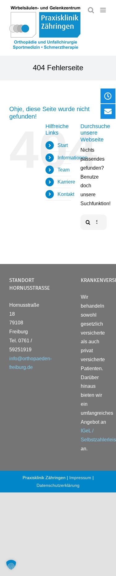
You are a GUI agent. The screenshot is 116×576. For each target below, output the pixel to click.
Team (64, 169)
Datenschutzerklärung (58, 485)
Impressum (80, 477)
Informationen (73, 157)
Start (63, 145)
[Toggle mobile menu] (103, 10)
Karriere (66, 181)
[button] (11, 565)
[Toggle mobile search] (91, 10)
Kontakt (66, 194)
